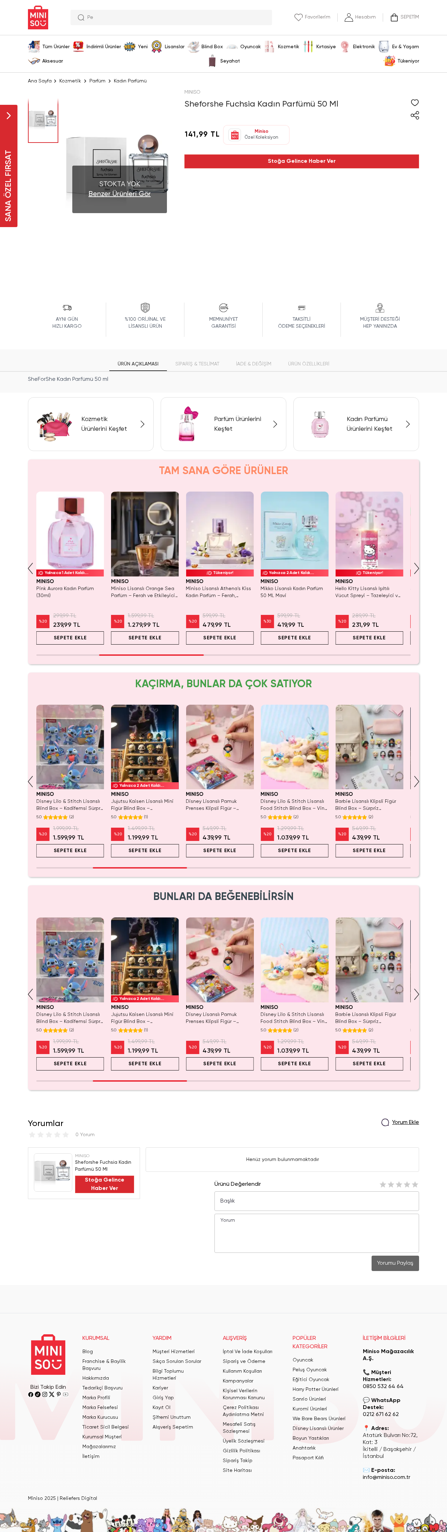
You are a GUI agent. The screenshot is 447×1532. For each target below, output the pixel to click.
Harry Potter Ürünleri (316, 1389)
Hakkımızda (95, 1378)
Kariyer (160, 1388)
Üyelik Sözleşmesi (244, 1441)
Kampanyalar (238, 1381)
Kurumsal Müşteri (102, 1437)
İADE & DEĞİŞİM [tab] (253, 364)
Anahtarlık (304, 1448)
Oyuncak (303, 1360)
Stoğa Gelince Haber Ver (302, 161)
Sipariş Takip (237, 1460)
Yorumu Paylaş (395, 1263)
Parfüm (97, 81)
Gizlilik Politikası (241, 1450)
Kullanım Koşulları (242, 1371)
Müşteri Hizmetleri (174, 1351)
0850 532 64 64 (383, 1386)
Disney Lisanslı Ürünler (318, 1428)
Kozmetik (70, 81)
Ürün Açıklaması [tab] (138, 364)
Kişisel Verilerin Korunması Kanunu (244, 1394)
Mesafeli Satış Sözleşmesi (239, 1428)
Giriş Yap (163, 1397)
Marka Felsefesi (100, 1407)
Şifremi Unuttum (172, 1417)
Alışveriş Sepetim (173, 1427)
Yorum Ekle (405, 1122)
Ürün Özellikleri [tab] (308, 364)
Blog (87, 1351)
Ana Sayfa (40, 81)
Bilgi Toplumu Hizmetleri (168, 1375)
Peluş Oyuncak (310, 1369)
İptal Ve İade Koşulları (247, 1351)
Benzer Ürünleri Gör (120, 194)
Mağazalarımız (99, 1446)
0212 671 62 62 (381, 1414)
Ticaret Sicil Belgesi (105, 1427)
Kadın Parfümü (130, 81)
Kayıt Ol (161, 1407)
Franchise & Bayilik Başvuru (104, 1365)
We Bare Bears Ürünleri (319, 1418)
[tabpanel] (223, 379)
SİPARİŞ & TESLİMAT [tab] (197, 364)
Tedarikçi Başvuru (102, 1388)
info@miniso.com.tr (386, 1477)
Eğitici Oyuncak (311, 1379)
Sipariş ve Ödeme (244, 1361)
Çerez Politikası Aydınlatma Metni (243, 1411)
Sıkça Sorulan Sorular (177, 1361)
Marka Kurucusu (100, 1417)
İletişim (91, 1456)
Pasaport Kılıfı (308, 1457)
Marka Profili (96, 1397)
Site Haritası (237, 1470)
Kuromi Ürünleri (310, 1409)
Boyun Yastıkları (311, 1438)
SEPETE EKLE (70, 638)
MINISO (192, 92)
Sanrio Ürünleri (309, 1399)
